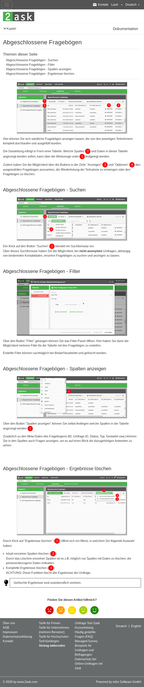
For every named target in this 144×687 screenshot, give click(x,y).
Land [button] (115, 4)
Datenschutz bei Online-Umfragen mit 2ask (88, 664)
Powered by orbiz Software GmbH (118, 681)
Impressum (10, 632)
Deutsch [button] (131, 4)
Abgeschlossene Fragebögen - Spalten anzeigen (38, 69)
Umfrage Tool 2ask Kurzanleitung (87, 625)
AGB (6, 627)
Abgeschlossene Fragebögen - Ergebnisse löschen (40, 73)
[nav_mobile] (7, 4)
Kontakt (103, 4)
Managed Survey (86, 641)
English (136, 626)
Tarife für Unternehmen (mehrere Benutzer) (54, 630)
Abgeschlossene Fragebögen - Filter (30, 64)
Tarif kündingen (49, 641)
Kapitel (11, 28)
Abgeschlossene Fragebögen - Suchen (32, 60)
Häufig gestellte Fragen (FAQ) (85, 634)
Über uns (9, 623)
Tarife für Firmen (49, 623)
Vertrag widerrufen (52, 645)
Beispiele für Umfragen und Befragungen (84, 650)
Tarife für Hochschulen (54, 636)
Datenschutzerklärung (17, 636)
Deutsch (121, 626)
